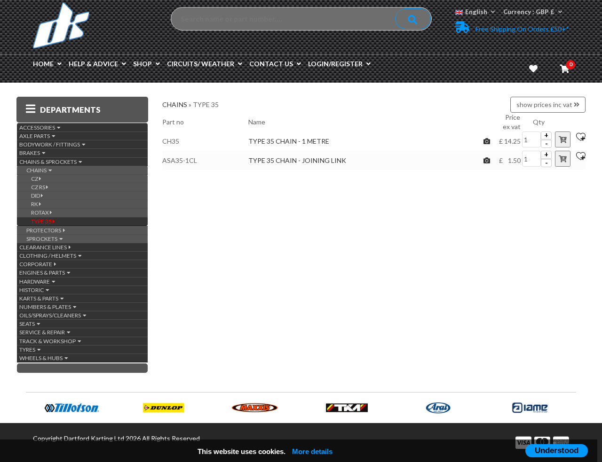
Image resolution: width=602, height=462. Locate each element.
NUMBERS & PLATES (46, 306)
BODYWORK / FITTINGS (50, 144)
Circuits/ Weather (200, 64)
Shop (142, 64)
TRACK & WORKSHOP (48, 341)
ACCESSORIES (38, 127)
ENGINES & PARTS (43, 272)
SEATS (28, 323)
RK (35, 204)
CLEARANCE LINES (44, 247)
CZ (35, 178)
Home (43, 64)
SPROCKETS (42, 238)
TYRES (28, 349)
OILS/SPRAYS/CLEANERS (51, 315)
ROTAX (40, 212)
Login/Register (335, 64)
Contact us (271, 64)
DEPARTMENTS (70, 110)
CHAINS (37, 170)
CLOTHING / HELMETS (48, 255)
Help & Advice (93, 64)
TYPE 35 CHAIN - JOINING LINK (297, 160)
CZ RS (38, 187)
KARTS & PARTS (39, 298)
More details (312, 451)
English (476, 11)
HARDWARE (35, 281)
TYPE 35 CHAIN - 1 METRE (288, 141)
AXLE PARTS (35, 135)
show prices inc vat (545, 104)
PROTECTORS (44, 230)
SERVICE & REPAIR (43, 332)
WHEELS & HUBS (41, 358)
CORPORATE (36, 264)
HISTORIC (32, 289)
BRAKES (30, 152)
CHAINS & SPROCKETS (49, 161)
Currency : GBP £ (528, 11)
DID (36, 195)
